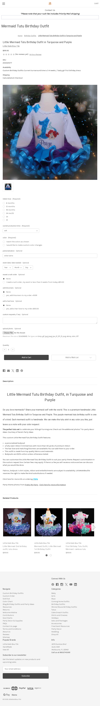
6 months (10, 203)
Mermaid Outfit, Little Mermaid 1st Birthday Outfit (47, 548)
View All (6, 650)
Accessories (56, 623)
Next (94, 527)
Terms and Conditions (12, 629)
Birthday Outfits (58, 604)
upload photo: (12, 329)
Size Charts (7, 618)
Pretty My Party (32, 485)
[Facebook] (4, 371)
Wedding (55, 632)
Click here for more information (52, 485)
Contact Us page (10, 626)
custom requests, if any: (15, 314)
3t (7, 217)
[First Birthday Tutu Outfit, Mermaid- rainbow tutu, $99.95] (80, 522)
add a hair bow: (12, 301)
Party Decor (56, 629)
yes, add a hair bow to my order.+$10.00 (22, 309)
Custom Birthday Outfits (13, 593)
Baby (53, 593)
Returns (6, 610)
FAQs (5, 623)
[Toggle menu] (3, 3)
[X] (13, 371)
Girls (53, 596)
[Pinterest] (21, 371)
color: (9, 238)
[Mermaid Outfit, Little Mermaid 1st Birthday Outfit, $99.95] (49, 522)
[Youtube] (71, 584)
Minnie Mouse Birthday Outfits (64, 607)
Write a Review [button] (35, 54)
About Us (6, 632)
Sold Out (6, 599)
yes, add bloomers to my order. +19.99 (21, 295)
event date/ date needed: (16, 263)
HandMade (7, 647)
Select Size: (11, 199)
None (8, 279)
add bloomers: (12, 288)
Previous (3, 527)
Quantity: (6, 345)
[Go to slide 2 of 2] (51, 555)
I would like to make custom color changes (24, 245)
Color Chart (8, 601)
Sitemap (6, 637)
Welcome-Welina (10, 612)
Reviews (6, 634)
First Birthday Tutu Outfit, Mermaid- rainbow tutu (77, 548)
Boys (53, 599)
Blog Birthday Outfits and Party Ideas (18, 604)
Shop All (54, 634)
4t (7, 220)
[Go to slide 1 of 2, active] (47, 555)
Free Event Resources (60, 626)
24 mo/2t (10, 213)
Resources (7, 607)
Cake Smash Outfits (59, 612)
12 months (10, 206)
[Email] (8, 371)
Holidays (55, 618)
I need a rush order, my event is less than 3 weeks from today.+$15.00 (35, 282)
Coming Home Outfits (60, 601)
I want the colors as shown (17, 242)
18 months (10, 210)
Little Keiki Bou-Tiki (10, 644)
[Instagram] (61, 584)
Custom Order (9, 596)
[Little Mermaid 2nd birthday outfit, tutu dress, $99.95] (17, 522)
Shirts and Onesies (59, 615)
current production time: (16, 226)
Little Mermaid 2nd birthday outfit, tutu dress (15, 548)
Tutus (53, 610)
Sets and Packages (59, 621)
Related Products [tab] (10, 498)
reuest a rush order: (14, 275)
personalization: (12, 251)
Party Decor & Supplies (13, 621)
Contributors (8, 615)
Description (8, 381)
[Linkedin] (17, 371)
